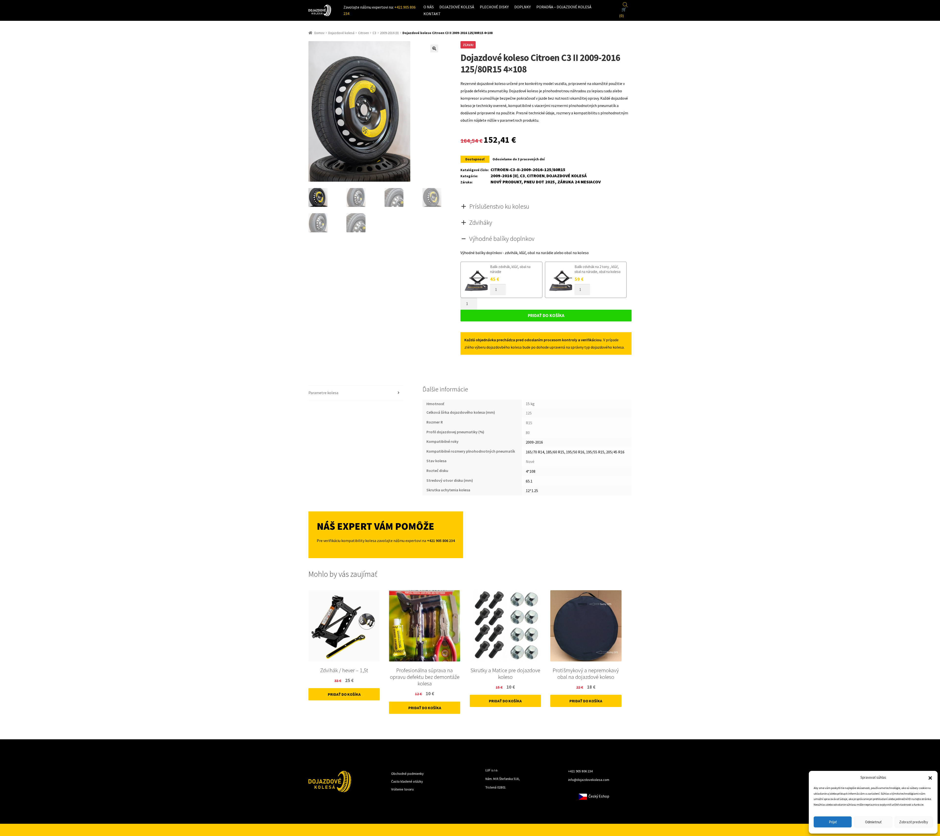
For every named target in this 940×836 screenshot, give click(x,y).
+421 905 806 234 (580, 771)
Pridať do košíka (546, 315)
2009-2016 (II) (389, 33)
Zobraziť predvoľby (913, 822)
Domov (319, 33)
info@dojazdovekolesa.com (588, 779)
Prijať (833, 822)
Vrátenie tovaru (402, 789)
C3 (374, 33)
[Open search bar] (625, 4)
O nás (428, 6)
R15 (529, 422)
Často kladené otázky (407, 781)
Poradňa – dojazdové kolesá (563, 6)
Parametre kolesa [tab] (323, 392)
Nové (530, 461)
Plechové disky (494, 6)
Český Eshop (598, 796)
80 (528, 432)
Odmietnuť (873, 822)
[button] (930, 777)
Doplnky (522, 6)
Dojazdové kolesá (456, 6)
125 (529, 413)
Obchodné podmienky (407, 773)
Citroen (363, 33)
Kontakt (432, 13)
